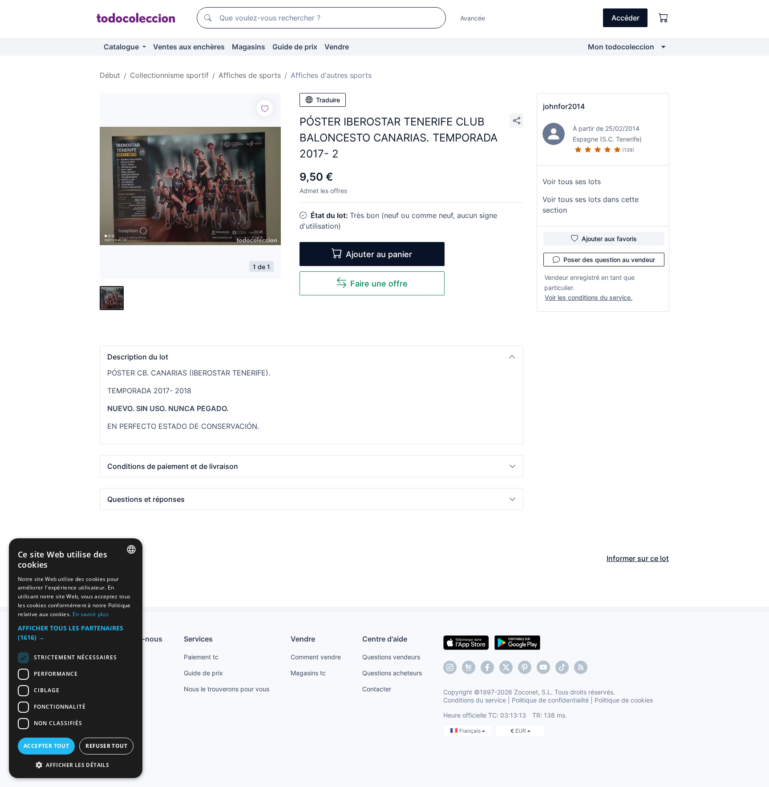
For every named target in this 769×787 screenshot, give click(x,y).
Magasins (248, 46)
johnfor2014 (564, 106)
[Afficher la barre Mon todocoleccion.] (663, 47)
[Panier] (663, 18)
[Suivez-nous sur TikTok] (562, 667)
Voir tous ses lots (571, 181)
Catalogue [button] (122, 46)
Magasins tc (308, 673)
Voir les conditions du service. (588, 297)
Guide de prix (294, 46)
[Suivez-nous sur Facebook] (487, 667)
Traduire (328, 100)
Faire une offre (379, 283)
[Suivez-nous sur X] (506, 667)
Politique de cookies (624, 700)
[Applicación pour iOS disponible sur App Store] (466, 642)
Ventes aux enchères (189, 46)
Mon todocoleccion (621, 46)
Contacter (376, 689)
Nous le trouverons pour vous (226, 689)
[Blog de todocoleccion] (580, 667)
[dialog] (75, 658)
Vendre (336, 46)
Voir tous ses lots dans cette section (590, 204)
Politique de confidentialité (550, 700)
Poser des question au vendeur (609, 259)
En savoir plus (91, 614)
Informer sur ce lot (638, 558)
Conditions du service (474, 700)
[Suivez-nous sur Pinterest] (524, 667)
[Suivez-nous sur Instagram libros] (468, 667)
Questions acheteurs (392, 673)
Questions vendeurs (391, 657)
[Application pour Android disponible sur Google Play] (517, 642)
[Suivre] (265, 108)
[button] (311, 356)
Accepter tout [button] (46, 746)
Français (470, 730)
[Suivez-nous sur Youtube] (543, 667)
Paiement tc (201, 657)
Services (198, 638)
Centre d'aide (384, 638)
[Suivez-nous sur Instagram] (450, 667)
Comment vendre (316, 657)
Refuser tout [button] (106, 746)
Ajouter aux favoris (609, 238)
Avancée (472, 18)
